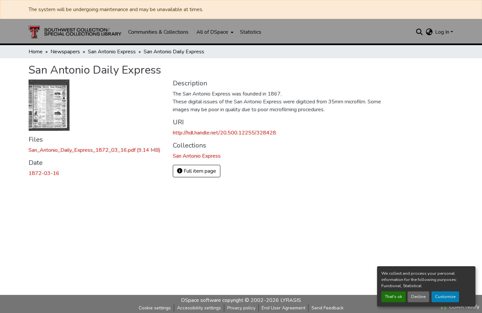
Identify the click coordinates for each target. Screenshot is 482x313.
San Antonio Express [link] (112, 51)
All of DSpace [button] (212, 32)
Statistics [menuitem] (250, 32)
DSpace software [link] (201, 300)
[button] (75, 32)
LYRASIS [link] (290, 300)
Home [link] (36, 51)
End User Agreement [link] (283, 308)
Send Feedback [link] (327, 308)
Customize (445, 297)
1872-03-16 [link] (44, 173)
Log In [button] (443, 32)
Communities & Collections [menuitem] (158, 32)
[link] (97, 150)
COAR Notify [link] (463, 306)
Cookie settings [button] (155, 308)
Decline (418, 297)
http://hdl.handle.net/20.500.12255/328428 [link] (224, 132)
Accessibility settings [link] (199, 308)
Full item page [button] (199, 171)
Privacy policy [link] (241, 308)
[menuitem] (214, 32)
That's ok (393, 297)
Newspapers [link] (65, 51)
